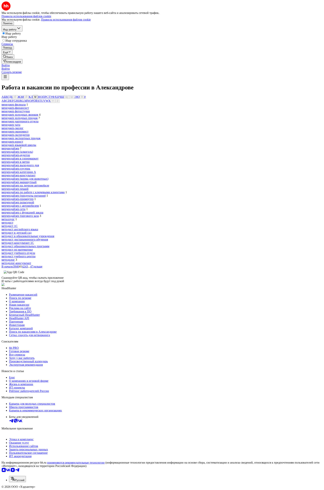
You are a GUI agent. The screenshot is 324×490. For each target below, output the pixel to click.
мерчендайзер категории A (19, 172)
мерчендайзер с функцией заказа (22, 212)
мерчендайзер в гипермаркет (20, 158)
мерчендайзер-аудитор (16, 155)
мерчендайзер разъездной (18, 202)
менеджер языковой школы (19, 145)
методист (7, 222)
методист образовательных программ (25, 246)
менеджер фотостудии (16, 111)
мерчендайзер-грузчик (16, 168)
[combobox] (17, 479)
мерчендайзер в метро (16, 161)
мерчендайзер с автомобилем (20, 205)
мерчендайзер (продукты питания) (24, 195)
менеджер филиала (14, 104)
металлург (8, 219)
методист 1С (10, 226)
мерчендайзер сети (14, 209)
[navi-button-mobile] (5, 77)
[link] (8, 56)
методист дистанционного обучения (25, 239)
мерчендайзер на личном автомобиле (25, 185)
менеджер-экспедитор (16, 134)
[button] (6, 65)
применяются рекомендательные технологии (76, 462)
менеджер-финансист (15, 107)
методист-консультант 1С (18, 242)
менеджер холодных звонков (20, 114)
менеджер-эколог (12, 128)
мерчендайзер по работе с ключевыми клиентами (33, 192)
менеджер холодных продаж (20, 118)
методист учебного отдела (18, 253)
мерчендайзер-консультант (18, 175)
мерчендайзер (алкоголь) (17, 151)
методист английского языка (20, 229)
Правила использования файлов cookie (66, 19)
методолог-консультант (16, 263)
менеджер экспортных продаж (21, 138)
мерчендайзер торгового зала (20, 215)
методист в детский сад (17, 232)
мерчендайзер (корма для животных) (25, 178)
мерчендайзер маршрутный (19, 182)
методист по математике (17, 249)
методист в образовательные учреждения (28, 236)
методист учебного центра (18, 256)
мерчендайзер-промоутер (18, 199)
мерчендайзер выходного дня (20, 165)
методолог (8, 259)
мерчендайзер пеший (15, 188)
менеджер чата (11, 124)
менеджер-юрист (12, 141)
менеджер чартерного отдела (20, 121)
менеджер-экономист (15, 131)
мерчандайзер (10, 148)
